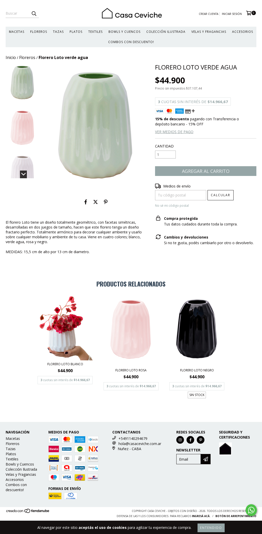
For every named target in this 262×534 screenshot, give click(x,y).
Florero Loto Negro (197, 370)
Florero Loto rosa (131, 370)
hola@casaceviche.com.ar (139, 443)
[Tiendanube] (28, 512)
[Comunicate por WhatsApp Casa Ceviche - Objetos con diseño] (251, 510)
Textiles (95, 31)
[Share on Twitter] (95, 201)
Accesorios (242, 31)
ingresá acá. (201, 516)
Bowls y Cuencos (124, 31)
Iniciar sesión (232, 14)
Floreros (38, 31)
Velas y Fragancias (208, 31)
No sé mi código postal (172, 205)
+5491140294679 (132, 438)
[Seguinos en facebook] (190, 440)
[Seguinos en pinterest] (200, 440)
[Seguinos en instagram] (180, 440)
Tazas (58, 31)
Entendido (211, 528)
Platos (76, 31)
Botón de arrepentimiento (235, 516)
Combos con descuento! (131, 42)
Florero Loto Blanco (65, 364)
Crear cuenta (208, 14)
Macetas (16, 31)
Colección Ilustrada (165, 31)
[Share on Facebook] (85, 201)
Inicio (11, 57)
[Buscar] (34, 13)
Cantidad (164, 146)
